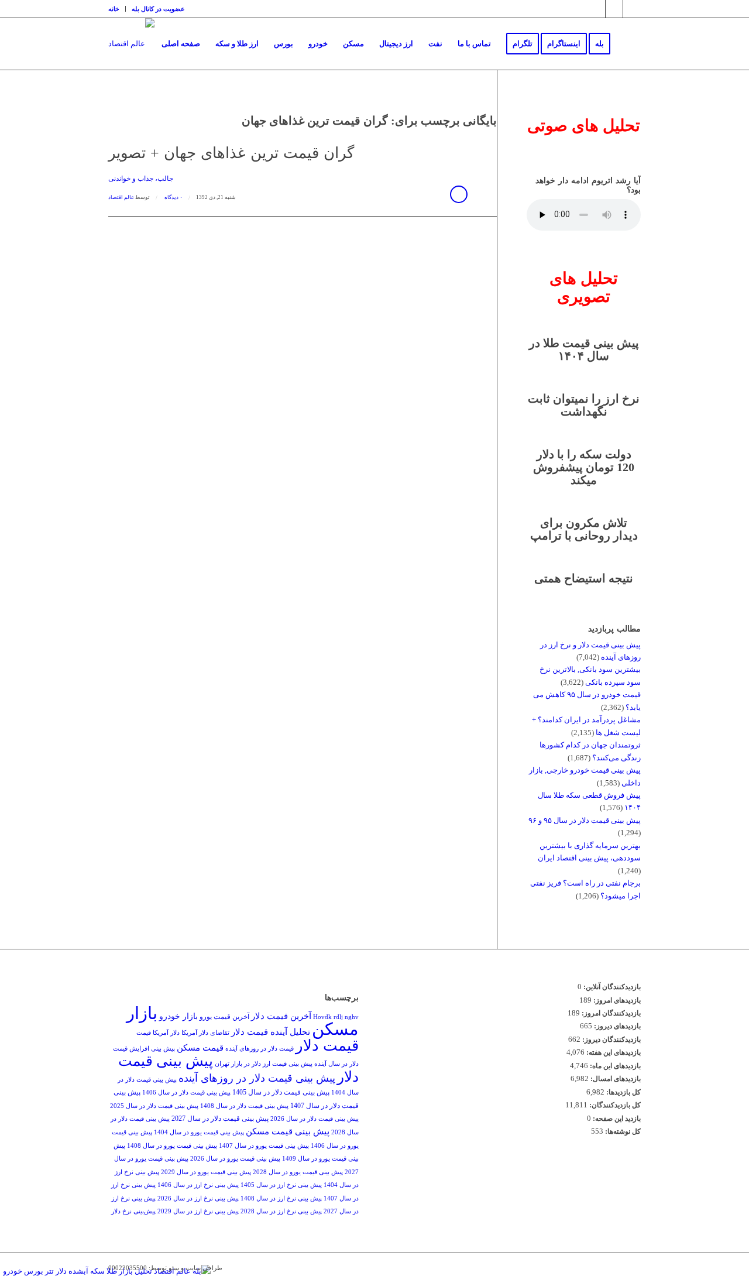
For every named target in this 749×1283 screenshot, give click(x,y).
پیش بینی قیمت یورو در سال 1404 (199, 1132)
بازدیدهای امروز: (616, 1000)
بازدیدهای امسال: (615, 1079)
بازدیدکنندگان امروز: (610, 1013)
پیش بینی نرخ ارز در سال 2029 (198, 1211)
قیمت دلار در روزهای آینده (259, 1048)
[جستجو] (629, 44)
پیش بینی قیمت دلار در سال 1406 (186, 1092)
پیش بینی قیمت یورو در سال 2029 (206, 1172)
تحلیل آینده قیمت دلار (270, 1032)
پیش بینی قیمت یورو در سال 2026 (235, 1158)
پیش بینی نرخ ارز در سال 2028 (281, 1211)
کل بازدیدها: (622, 1092)
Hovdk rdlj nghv (336, 1017)
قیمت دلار (327, 1045)
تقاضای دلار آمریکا (205, 1033)
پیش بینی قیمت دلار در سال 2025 (154, 1106)
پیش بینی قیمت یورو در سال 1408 (172, 1146)
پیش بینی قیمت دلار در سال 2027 (220, 1118)
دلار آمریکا (166, 1033)
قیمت (143, 1033)
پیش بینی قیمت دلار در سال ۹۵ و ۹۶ (584, 820)
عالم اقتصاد (121, 197)
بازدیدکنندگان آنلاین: (611, 987)
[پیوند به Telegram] (614, 9)
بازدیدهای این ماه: (614, 1066)
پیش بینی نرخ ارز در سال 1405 (281, 1185)
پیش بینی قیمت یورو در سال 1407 (264, 1146)
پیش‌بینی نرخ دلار (133, 1211)
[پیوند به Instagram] (596, 9)
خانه (113, 8)
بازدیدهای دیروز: (616, 1026)
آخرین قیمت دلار (281, 1016)
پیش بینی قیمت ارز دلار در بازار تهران (263, 1064)
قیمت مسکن (200, 1047)
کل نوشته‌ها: (622, 1131)
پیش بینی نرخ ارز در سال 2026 (198, 1198)
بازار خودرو (178, 1016)
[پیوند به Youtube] (632, 9)
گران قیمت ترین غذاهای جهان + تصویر (231, 153)
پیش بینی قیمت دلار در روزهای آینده (256, 1078)
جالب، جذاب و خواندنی (140, 179)
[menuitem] (117, 9)
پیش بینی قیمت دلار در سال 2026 (314, 1119)
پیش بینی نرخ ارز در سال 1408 (281, 1198)
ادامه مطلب (459, 194)
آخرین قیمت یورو (224, 1017)
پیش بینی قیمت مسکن (287, 1131)
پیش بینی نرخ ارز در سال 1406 (198, 1185)
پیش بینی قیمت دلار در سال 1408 (244, 1106)
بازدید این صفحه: (616, 1118)
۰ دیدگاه (173, 197)
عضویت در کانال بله (158, 8)
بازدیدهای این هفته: (613, 1052)
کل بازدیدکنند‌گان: (614, 1105)
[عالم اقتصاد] (131, 44)
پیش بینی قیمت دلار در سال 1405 (280, 1092)
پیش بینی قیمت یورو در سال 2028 (298, 1172)
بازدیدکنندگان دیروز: (610, 1039)
